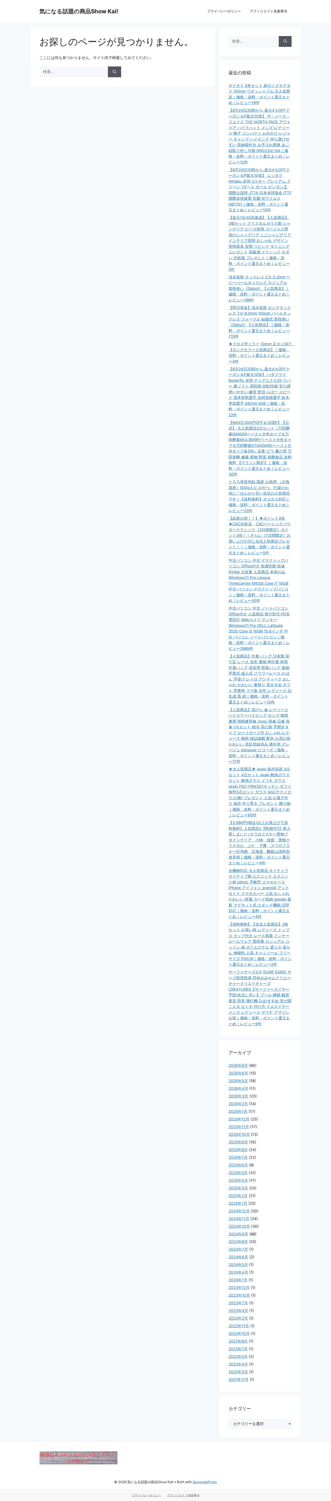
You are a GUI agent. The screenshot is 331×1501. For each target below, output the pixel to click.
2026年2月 (238, 1104)
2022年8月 (238, 1341)
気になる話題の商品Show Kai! (78, 11)
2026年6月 (238, 1073)
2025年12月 (239, 1119)
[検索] (114, 71)
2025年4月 (238, 1180)
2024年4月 (238, 1272)
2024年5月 (238, 1264)
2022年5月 (238, 1356)
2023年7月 (238, 1303)
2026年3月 (238, 1096)
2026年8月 (238, 1065)
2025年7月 (238, 1157)
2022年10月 (239, 1333)
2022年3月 (238, 1372)
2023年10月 (239, 1295)
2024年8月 (238, 1241)
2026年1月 (238, 1111)
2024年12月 (239, 1211)
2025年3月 (238, 1188)
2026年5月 (238, 1081)
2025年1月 (238, 1203)
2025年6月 (238, 1165)
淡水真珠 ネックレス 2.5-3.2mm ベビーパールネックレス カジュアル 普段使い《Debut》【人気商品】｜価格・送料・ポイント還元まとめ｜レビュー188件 (259, 288)
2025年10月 (239, 1134)
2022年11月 (239, 1326)
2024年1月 (238, 1280)
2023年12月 (239, 1287)
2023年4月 (238, 1310)
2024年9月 (238, 1234)
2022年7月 (238, 1349)
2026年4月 (238, 1088)
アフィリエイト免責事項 (268, 11)
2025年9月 (238, 1142)
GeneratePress (205, 1482)
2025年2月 (238, 1196)
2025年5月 (238, 1173)
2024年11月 (239, 1218)
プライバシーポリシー (224, 11)
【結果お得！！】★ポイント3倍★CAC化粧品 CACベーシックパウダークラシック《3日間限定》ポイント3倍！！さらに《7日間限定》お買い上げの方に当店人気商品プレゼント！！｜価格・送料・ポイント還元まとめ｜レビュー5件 (260, 535)
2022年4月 (238, 1364)
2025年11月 (239, 1127)
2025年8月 (238, 1150)
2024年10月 (239, 1226)
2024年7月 (238, 1249)
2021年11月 (239, 1379)
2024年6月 (238, 1257)
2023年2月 (238, 1318)
